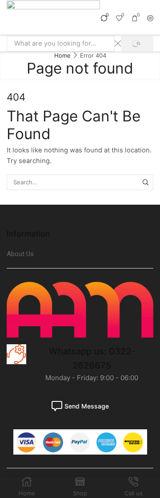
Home (62, 55)
